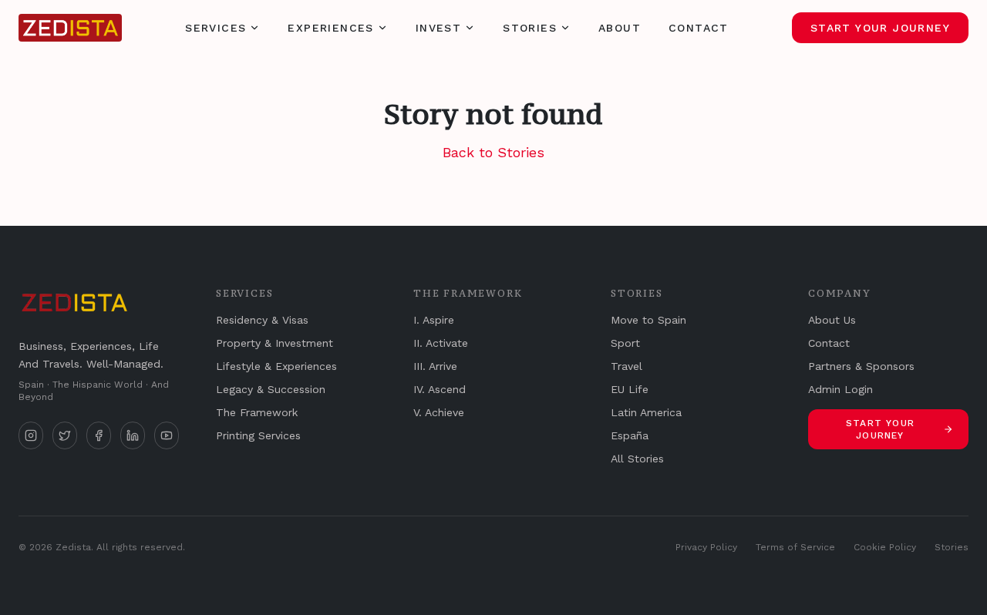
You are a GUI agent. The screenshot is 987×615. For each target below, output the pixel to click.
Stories (530, 28)
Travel (626, 366)
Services (215, 28)
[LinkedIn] (132, 435)
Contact (699, 28)
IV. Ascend (439, 389)
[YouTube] (166, 435)
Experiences (330, 28)
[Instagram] (31, 435)
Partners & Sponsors (861, 366)
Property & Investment (274, 343)
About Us (832, 320)
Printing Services (258, 435)
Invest (438, 28)
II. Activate (440, 343)
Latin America (646, 412)
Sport (625, 343)
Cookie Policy (885, 547)
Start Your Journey (880, 28)
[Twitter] (64, 435)
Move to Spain (648, 320)
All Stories (637, 458)
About (619, 28)
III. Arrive (435, 366)
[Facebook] (98, 435)
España (629, 435)
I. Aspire (433, 320)
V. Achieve (438, 412)
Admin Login (840, 389)
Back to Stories (493, 152)
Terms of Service (795, 547)
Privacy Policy (706, 547)
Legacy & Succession (270, 389)
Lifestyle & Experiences (276, 366)
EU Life (629, 389)
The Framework (257, 412)
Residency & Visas (262, 320)
